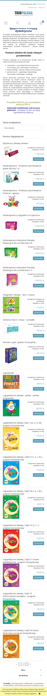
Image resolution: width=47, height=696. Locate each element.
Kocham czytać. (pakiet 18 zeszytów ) (19, 342)
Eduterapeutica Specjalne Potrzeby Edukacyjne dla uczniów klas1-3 (19, 269)
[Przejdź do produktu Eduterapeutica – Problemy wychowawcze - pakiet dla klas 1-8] (11, 177)
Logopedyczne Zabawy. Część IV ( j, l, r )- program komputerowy (21, 526)
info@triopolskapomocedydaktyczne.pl (31, 685)
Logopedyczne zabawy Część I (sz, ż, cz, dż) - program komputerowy (23, 424)
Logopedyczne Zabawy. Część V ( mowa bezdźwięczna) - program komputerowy (21, 560)
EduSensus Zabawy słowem (15, 143)
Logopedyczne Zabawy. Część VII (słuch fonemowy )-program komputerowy (21, 631)
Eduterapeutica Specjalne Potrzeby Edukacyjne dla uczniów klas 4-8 (19, 241)
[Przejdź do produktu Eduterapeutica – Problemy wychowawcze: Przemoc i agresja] (11, 201)
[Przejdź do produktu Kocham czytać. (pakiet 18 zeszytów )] (11, 355)
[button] (6, 23)
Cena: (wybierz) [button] (9, 128)
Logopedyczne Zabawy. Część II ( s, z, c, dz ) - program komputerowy (23, 458)
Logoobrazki (8, 373)
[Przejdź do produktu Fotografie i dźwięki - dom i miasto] (11, 305)
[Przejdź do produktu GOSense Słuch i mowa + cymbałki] (11, 328)
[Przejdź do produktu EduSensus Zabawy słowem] (11, 151)
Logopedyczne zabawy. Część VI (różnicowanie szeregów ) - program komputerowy (19, 596)
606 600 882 (41, 4)
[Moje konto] (29, 23)
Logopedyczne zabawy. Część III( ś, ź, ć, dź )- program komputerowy (22, 492)
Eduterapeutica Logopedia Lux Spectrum (21, 215)
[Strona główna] (24, 13)
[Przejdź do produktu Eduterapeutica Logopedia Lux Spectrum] (11, 225)
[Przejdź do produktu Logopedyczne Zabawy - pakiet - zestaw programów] (11, 408)
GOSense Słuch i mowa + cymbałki (19, 319)
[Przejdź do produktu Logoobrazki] (11, 382)
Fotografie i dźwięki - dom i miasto (19, 294)
